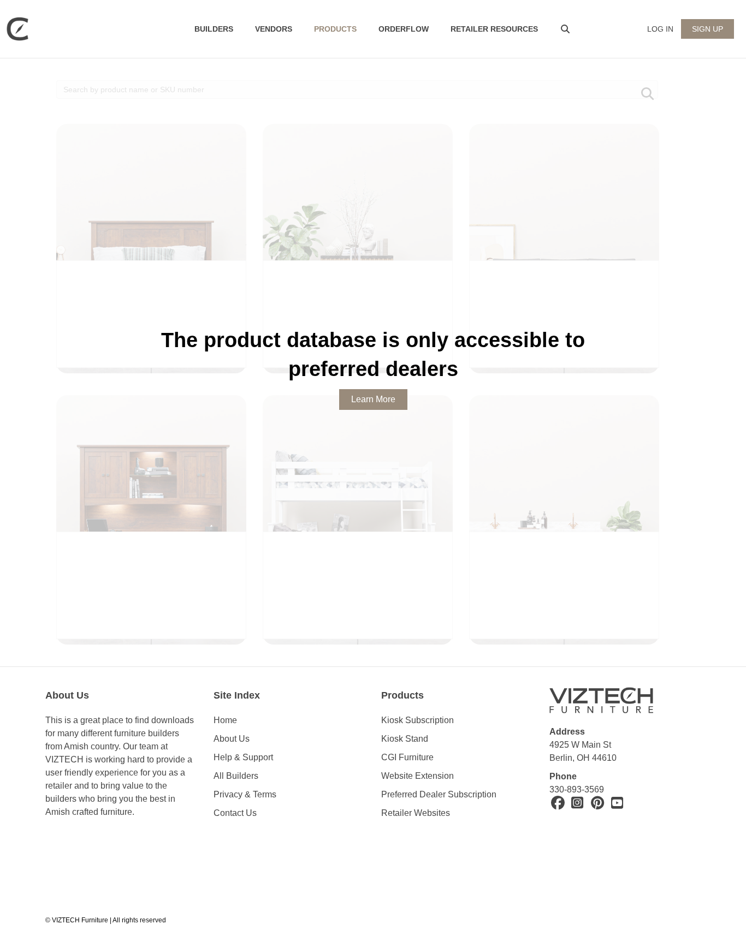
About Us (232, 738)
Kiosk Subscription (417, 720)
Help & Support (243, 757)
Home (225, 720)
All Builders (236, 775)
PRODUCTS (335, 29)
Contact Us (235, 813)
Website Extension (418, 775)
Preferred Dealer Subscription (438, 794)
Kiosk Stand (404, 738)
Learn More (373, 399)
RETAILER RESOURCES (494, 29)
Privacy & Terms (245, 794)
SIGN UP (707, 29)
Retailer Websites (415, 813)
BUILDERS (213, 29)
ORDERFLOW (403, 29)
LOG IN (660, 29)
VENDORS (273, 29)
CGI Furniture (407, 757)
